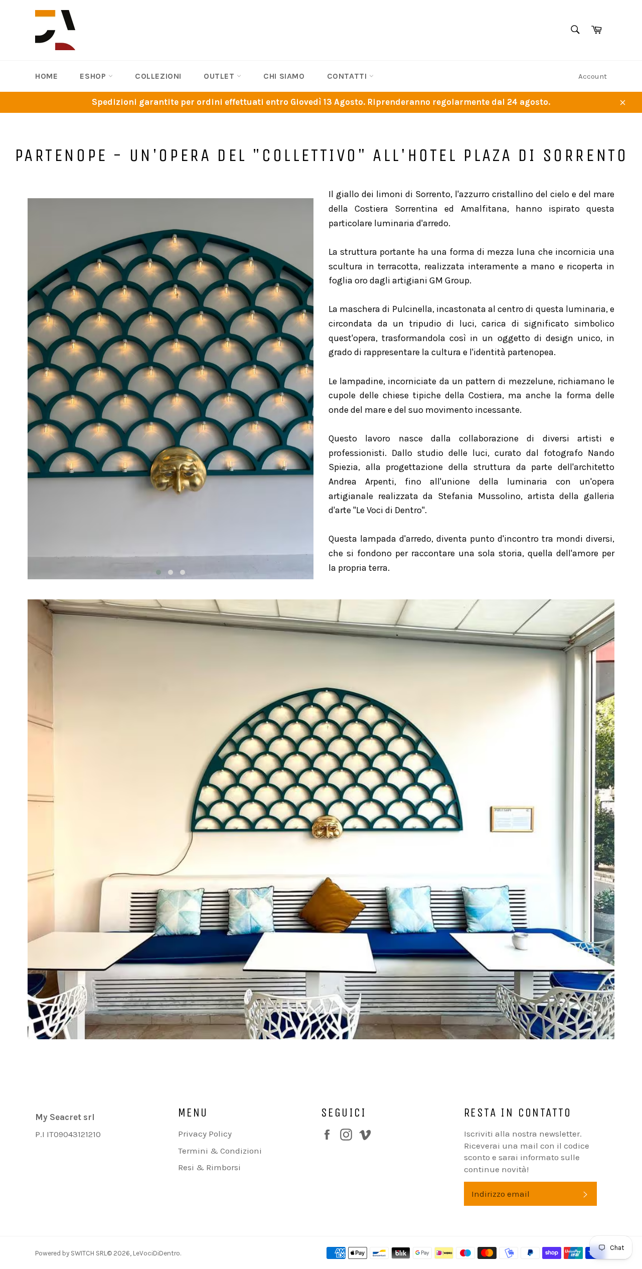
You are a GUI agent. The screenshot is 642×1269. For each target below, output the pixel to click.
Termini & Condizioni (220, 1151)
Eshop (94, 76)
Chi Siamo (283, 76)
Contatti (348, 76)
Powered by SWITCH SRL (71, 1253)
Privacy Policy (205, 1134)
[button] (158, 572)
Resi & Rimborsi (209, 1167)
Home (46, 76)
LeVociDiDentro (156, 1253)
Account (592, 76)
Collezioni (158, 76)
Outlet (220, 76)
